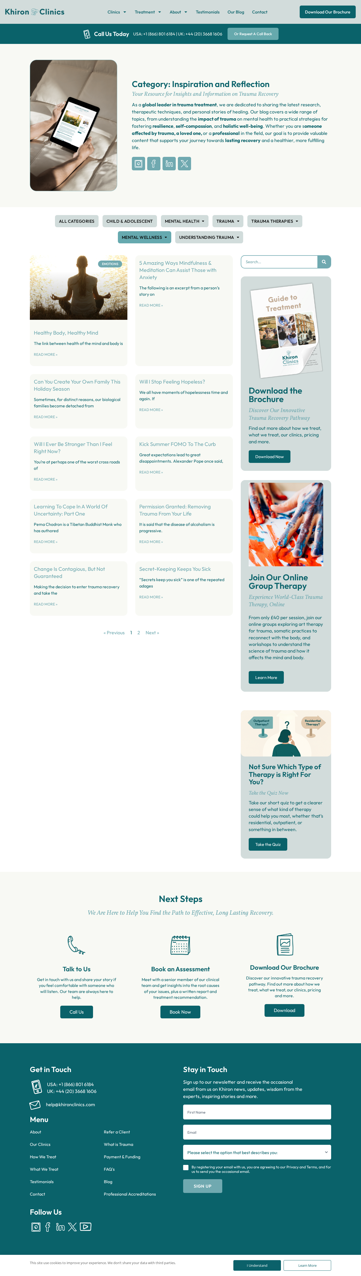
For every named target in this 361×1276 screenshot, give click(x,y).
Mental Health (182, 221)
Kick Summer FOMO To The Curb (177, 444)
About (175, 12)
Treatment (145, 12)
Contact (259, 12)
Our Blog (236, 12)
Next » (152, 633)
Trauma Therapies (272, 221)
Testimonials (208, 12)
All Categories (77, 221)
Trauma (225, 221)
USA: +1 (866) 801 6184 (154, 34)
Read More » (45, 354)
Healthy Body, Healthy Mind (66, 332)
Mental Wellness (142, 237)
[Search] (324, 262)
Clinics (114, 12)
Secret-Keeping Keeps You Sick (175, 569)
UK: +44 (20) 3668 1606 (200, 34)
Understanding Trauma (206, 237)
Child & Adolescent (130, 221)
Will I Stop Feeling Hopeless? (172, 381)
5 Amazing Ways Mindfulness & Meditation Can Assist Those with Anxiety (177, 269)
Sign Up (203, 1186)
